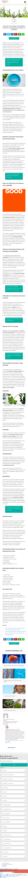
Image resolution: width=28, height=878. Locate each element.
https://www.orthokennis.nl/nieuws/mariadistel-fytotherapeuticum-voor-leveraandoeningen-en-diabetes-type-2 (15, 633)
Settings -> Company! (13, 868)
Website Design (23, 875)
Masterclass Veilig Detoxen (14, 609)
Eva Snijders (14, 19)
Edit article (4, 875)
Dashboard (10, 875)
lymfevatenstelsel (9, 157)
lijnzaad (15, 563)
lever (4, 118)
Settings (16, 875)
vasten (10, 271)
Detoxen (14, 21)
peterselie (11, 377)
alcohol (10, 165)
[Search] (14, 764)
